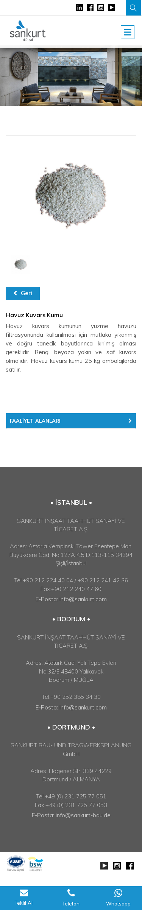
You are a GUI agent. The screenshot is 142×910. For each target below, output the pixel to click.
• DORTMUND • (71, 727)
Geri (26, 293)
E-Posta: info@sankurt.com (71, 599)
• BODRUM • (71, 619)
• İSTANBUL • (71, 502)
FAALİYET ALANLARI (35, 421)
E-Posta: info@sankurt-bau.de (71, 815)
